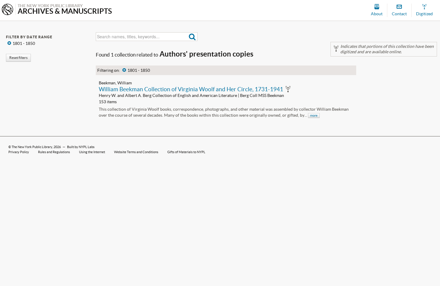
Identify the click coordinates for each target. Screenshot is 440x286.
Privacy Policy (18, 152)
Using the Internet (92, 152)
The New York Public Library (32, 147)
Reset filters (18, 58)
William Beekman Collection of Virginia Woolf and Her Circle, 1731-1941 (191, 89)
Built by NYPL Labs (81, 147)
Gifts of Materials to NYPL (186, 152)
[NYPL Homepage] (7, 10)
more (314, 115)
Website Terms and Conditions (136, 152)
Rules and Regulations (54, 152)
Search (192, 36)
